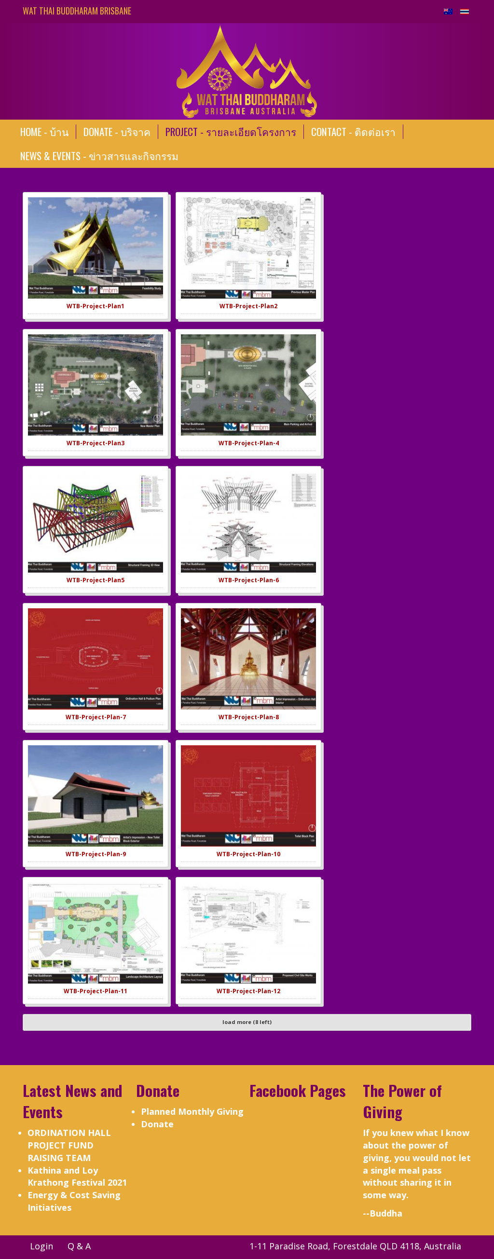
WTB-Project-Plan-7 (96, 717)
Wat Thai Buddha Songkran (285, 1167)
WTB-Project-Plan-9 (96, 854)
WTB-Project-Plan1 (95, 306)
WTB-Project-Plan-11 (95, 991)
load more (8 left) (247, 1022)
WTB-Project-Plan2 (248, 306)
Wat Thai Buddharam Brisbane (77, 10)
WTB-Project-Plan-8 (249, 717)
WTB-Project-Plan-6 (249, 580)
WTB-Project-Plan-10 (248, 854)
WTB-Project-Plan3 (95, 443)
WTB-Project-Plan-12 (248, 991)
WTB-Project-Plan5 (95, 580)
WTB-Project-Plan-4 (249, 443)
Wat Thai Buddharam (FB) (303, 1111)
